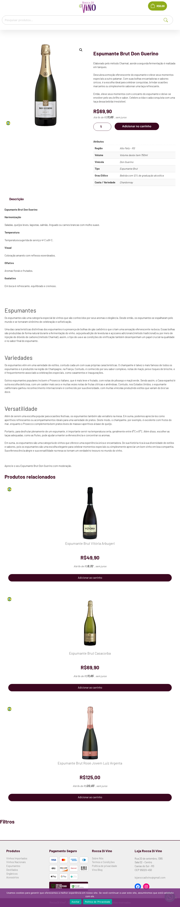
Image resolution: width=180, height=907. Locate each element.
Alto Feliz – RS (127, 148)
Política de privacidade (104, 865)
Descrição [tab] (16, 199)
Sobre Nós (97, 858)
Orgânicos (12, 873)
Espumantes (13, 865)
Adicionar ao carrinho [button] (90, 577)
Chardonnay (126, 182)
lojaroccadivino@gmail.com (150, 877)
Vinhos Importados (16, 858)
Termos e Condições (103, 862)
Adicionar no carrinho (136, 126)
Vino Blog (97, 869)
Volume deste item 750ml (133, 155)
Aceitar (76, 901)
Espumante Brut (129, 168)
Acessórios (12, 877)
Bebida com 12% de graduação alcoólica (142, 175)
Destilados (12, 869)
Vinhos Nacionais (16, 862)
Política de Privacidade (97, 901)
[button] (81, 50)
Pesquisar (170, 19)
